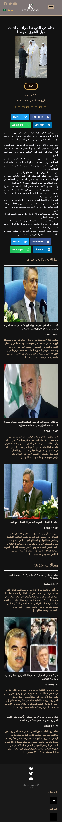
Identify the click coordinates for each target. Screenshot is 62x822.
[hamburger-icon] (51, 7)
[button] (31, 86)
